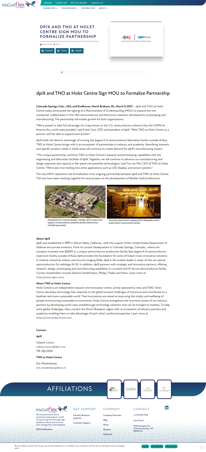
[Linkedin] (167, 407)
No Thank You (157, 446)
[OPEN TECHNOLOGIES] (77, 8)
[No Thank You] (202, 447)
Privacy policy (171, 446)
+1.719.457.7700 (141, 415)
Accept (145, 446)
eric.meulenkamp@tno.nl (51, 368)
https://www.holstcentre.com (54, 317)
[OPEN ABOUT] (106, 8)
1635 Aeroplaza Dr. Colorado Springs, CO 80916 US (143, 428)
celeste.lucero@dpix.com (51, 347)
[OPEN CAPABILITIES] (56, 8)
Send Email (139, 421)
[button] (21, 4)
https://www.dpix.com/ (50, 277)
